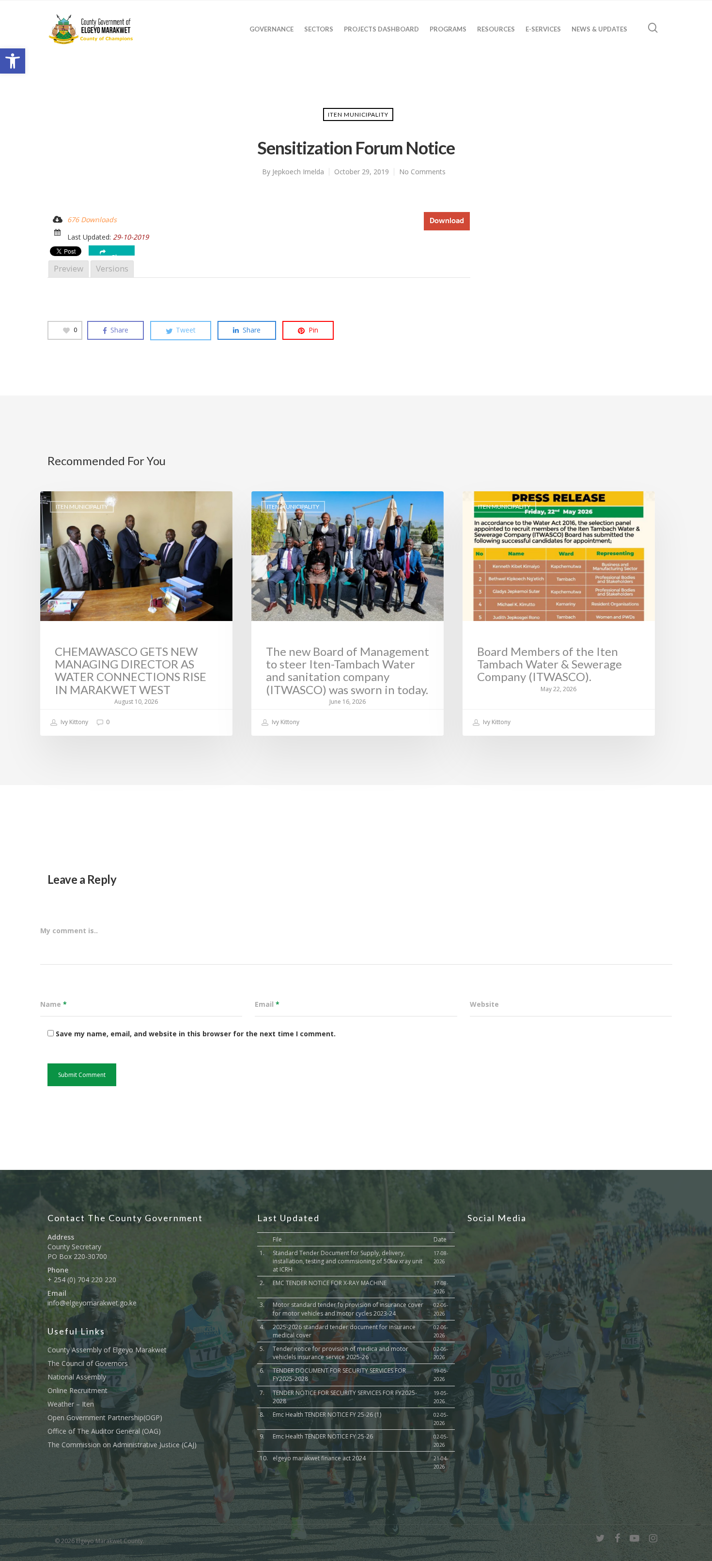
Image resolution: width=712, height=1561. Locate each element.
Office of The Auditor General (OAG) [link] (104, 1431)
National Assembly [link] (76, 1376)
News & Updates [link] (599, 29)
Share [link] (119, 255)
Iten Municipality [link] (358, 114)
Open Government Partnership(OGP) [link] (104, 1417)
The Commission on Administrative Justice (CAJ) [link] (122, 1444)
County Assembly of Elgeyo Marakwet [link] (107, 1349)
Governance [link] (271, 29)
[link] (12, 61)
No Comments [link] (422, 171)
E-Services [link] (543, 29)
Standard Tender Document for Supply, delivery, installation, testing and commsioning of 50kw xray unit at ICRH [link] (347, 1261)
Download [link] (447, 221)
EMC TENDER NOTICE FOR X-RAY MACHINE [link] (330, 1283)
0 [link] (107, 722)
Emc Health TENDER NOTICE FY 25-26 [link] (323, 1436)
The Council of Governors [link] (87, 1363)
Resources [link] (496, 29)
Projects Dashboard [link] (381, 29)
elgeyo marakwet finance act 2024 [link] (319, 1458)
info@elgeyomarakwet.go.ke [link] (92, 1302)
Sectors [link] (318, 29)
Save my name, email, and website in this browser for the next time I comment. (196, 1033)
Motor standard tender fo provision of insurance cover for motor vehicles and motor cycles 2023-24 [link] (348, 1309)
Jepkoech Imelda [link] (298, 171)
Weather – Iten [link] (70, 1404)
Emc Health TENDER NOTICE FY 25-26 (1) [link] (327, 1414)
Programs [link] (448, 29)
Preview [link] (68, 268)
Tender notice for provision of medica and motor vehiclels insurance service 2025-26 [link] (340, 1353)
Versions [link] (112, 268)
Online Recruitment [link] (77, 1390)
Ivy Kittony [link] (73, 722)
